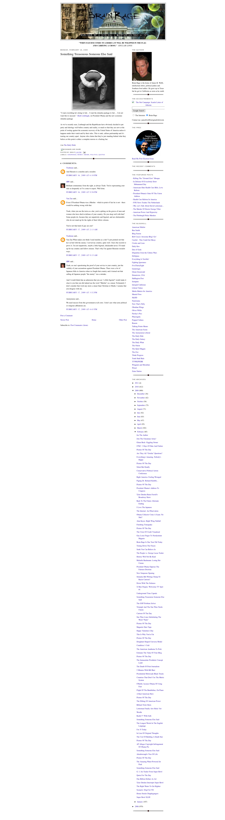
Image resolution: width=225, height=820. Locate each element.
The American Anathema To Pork (149, 649)
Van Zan (69, 198)
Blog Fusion (136, 233)
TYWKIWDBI (137, 361)
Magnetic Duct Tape (144, 627)
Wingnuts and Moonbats (141, 365)
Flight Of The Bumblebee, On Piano (150, 690)
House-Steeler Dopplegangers (147, 793)
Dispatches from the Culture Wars (144, 252)
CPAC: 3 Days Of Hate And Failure (150, 446)
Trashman (69, 167)
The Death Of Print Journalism (148, 666)
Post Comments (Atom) (79, 325)
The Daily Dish (69, 145)
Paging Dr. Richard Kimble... (147, 480)
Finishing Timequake (144, 524)
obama (86, 154)
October (140, 401)
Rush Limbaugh (83, 115)
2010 (137, 386)
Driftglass (135, 256)
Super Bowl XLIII (143, 797)
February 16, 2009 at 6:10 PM (81, 175)
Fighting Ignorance (139, 262)
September (141, 405)
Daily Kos (135, 246)
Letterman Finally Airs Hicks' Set (149, 708)
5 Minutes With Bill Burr (146, 670)
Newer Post (64, 320)
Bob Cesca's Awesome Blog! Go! (144, 236)
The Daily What (138, 342)
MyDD (134, 297)
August (140, 409)
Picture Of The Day (144, 449)
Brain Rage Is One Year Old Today (149, 542)
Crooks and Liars (138, 243)
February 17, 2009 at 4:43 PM (81, 309)
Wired (134, 368)
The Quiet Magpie (138, 348)
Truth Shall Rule (138, 358)
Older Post (123, 320)
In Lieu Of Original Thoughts (148, 733)
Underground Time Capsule (147, 593)
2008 (137, 806)
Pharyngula (136, 316)
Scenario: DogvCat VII (145, 790)
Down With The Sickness (146, 583)
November (141, 397)
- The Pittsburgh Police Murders (144, 215)
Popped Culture (137, 320)
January (140, 801)
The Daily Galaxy (138, 339)
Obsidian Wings (138, 307)
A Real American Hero (145, 694)
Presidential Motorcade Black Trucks (150, 673)
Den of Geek (136, 249)
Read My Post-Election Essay (143, 158)
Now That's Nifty (138, 304)
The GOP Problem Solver (146, 603)
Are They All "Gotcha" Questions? (149, 453)
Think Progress (137, 355)
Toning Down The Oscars (146, 545)
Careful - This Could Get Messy (144, 240)
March (139, 428)
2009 (137, 390)
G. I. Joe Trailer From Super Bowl (149, 771)
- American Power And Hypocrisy (144, 212)
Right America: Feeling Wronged (149, 477)
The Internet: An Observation (147, 511)
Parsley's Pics (137, 313)
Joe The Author (142, 435)
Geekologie (136, 268)
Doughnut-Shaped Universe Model (149, 641)
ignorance (72, 154)
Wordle (139, 712)
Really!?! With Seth (144, 716)
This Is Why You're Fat (145, 634)
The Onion (136, 345)
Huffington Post (138, 278)
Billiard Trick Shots (144, 705)
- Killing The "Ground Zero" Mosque (146, 178)
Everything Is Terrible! (140, 259)
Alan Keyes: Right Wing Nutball (149, 521)
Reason (134, 323)
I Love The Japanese (144, 507)
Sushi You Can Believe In (146, 549)
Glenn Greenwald (138, 272)
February (140, 431)
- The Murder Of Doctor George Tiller (146, 209)
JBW (68, 181)
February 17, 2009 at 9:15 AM (81, 255)
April (139, 424)
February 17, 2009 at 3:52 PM (81, 292)
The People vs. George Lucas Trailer (150, 553)
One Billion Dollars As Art (147, 779)
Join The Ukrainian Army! (146, 438)
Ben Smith (136, 230)
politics (94, 154)
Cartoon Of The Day (144, 613)
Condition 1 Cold (143, 645)
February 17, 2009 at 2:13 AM (81, 229)
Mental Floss (136, 294)
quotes (102, 154)
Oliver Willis (137, 310)
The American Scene (139, 329)
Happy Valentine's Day (145, 630)
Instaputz (135, 281)
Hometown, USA (138, 275)
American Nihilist (138, 227)
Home (94, 320)
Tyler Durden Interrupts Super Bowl (150, 782)
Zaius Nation (137, 371)
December (141, 393)
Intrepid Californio (139, 285)
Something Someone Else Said (148, 719)
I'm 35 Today (141, 729)
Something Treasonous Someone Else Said (86, 54)
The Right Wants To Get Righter (149, 786)
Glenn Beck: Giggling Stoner (147, 442)
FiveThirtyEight (138, 265)
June (139, 416)
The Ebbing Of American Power (149, 701)
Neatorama (136, 301)
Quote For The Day (144, 775)
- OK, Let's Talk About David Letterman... (148, 206)
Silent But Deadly (143, 467)
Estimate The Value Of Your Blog (149, 652)
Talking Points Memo (140, 326)
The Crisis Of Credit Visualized (148, 532)
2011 (137, 383)
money (80, 154)
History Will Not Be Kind (146, 556)
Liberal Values (137, 288)
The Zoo (135, 352)
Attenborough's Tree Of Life (147, 754)
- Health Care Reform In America (144, 199)
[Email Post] (84, 152)
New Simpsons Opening (145, 573)
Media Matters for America (142, 291)
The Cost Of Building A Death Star (150, 737)
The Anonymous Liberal (141, 332)
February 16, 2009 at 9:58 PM (81, 192)
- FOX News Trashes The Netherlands (146, 202)
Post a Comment (66, 315)
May (139, 420)
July (139, 412)
